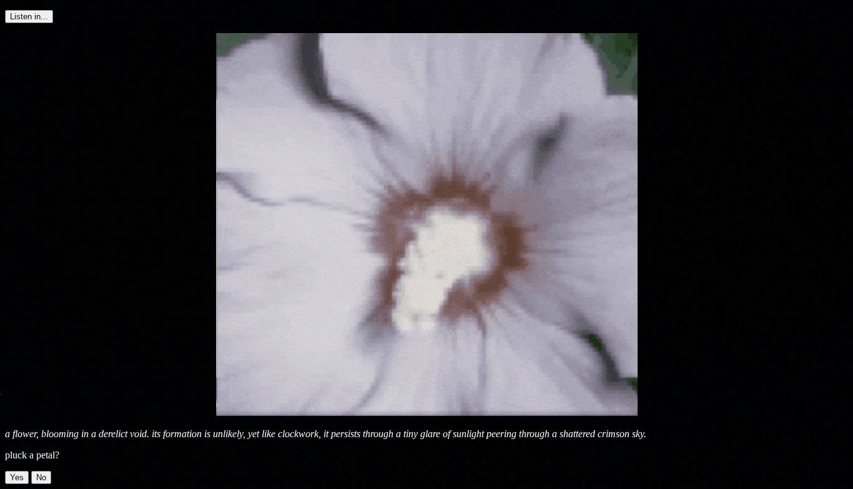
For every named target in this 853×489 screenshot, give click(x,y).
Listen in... (29, 16)
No (41, 477)
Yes (17, 477)
